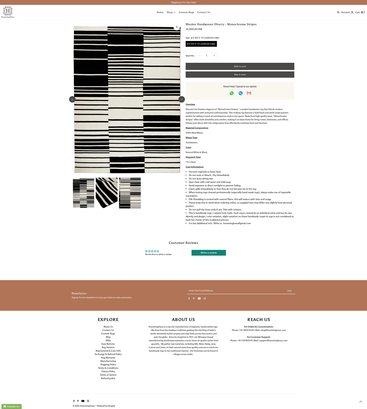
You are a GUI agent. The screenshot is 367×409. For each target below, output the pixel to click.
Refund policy (108, 378)
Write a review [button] (209, 252)
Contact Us (203, 12)
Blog (108, 337)
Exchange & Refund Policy (108, 354)
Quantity (190, 55)
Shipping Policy (108, 364)
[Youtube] (199, 299)
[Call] (241, 93)
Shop (170, 12)
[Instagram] (205, 299)
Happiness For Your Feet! (183, 2)
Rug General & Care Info (108, 350)
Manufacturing (108, 361)
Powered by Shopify (106, 406)
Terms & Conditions (108, 368)
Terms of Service (108, 374)
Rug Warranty (108, 357)
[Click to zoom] (176, 27)
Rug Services (108, 347)
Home (160, 12)
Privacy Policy (108, 371)
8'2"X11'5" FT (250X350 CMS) (201, 44)
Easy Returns (108, 343)
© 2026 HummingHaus (84, 406)
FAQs (108, 340)
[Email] (249, 93)
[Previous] (72, 99)
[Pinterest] (194, 299)
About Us (108, 326)
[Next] (181, 99)
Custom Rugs (186, 12)
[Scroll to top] (361, 401)
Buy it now (240, 74)
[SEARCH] (338, 12)
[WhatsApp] (231, 93)
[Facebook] (189, 299)
